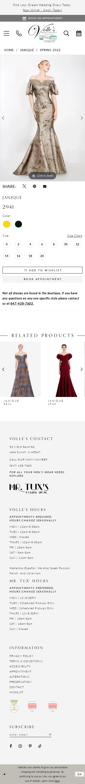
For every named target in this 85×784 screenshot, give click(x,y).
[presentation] (20, 369)
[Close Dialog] (4, 774)
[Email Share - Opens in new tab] (44, 186)
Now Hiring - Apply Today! (42, 10)
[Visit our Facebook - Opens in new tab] (11, 746)
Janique (27, 50)
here (57, 780)
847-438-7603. (22, 303)
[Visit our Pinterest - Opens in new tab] (30, 746)
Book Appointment (43, 279)
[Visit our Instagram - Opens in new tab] (20, 746)
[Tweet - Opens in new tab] (24, 186)
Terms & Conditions (26, 661)
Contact (17, 687)
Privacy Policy (22, 656)
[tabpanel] (42, 118)
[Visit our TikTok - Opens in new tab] (39, 746)
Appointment (21, 671)
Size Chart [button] (74, 235)
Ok (80, 774)
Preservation (21, 682)
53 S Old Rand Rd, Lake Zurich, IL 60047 (25, 449)
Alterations (19, 677)
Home (9, 50)
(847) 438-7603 (21, 465)
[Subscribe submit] (49, 734)
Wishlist (16, 692)
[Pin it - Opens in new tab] (34, 186)
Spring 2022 (50, 50)
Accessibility (20, 666)
